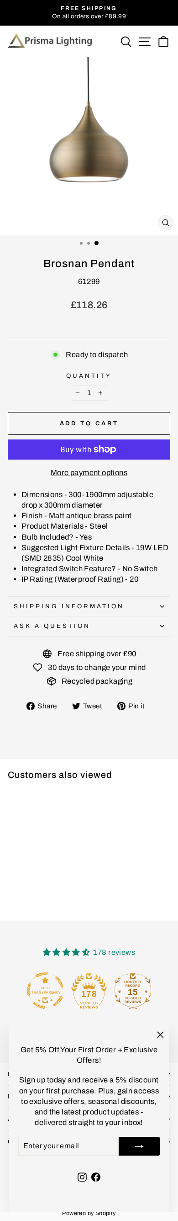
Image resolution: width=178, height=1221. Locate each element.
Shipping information (69, 606)
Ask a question (52, 625)
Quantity (89, 375)
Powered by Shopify (88, 1213)
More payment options (89, 472)
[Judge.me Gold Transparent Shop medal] (23, 990)
